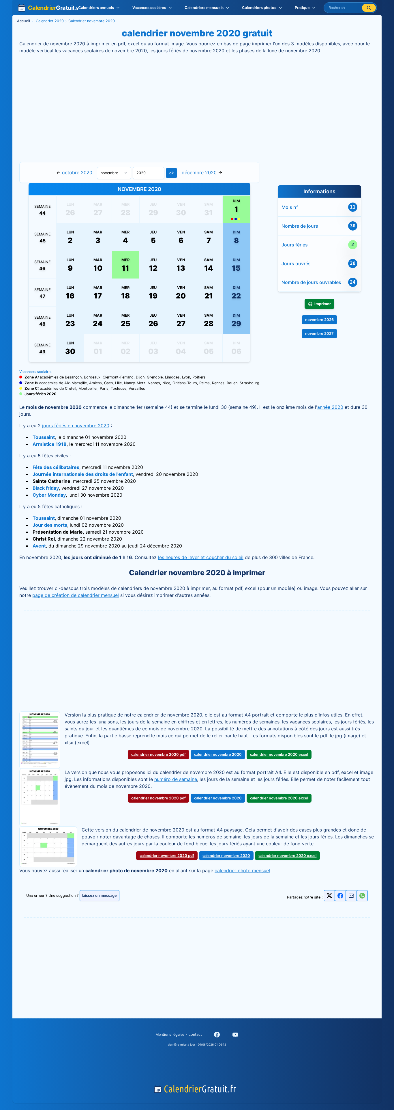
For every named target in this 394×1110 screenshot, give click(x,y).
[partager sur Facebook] (340, 895)
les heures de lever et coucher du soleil (200, 557)
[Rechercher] (369, 8)
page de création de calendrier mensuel (75, 595)
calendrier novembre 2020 (218, 754)
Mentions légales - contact (178, 1034)
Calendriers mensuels (204, 7)
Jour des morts (50, 525)
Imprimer (322, 304)
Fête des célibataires (56, 467)
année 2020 (330, 407)
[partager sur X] (329, 895)
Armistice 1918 (50, 444)
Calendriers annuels (96, 7)
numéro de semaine (175, 779)
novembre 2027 (319, 333)
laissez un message (99, 895)
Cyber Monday (49, 495)
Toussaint (44, 437)
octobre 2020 (77, 172)
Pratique (302, 7)
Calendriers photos (259, 7)
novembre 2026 (319, 320)
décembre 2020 (199, 172)
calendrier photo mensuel (242, 870)
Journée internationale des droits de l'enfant (83, 474)
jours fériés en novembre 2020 (75, 425)
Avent (39, 546)
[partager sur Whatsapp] (362, 895)
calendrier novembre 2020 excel (279, 754)
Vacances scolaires (149, 7)
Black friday (46, 488)
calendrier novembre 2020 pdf (158, 754)
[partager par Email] (351, 897)
